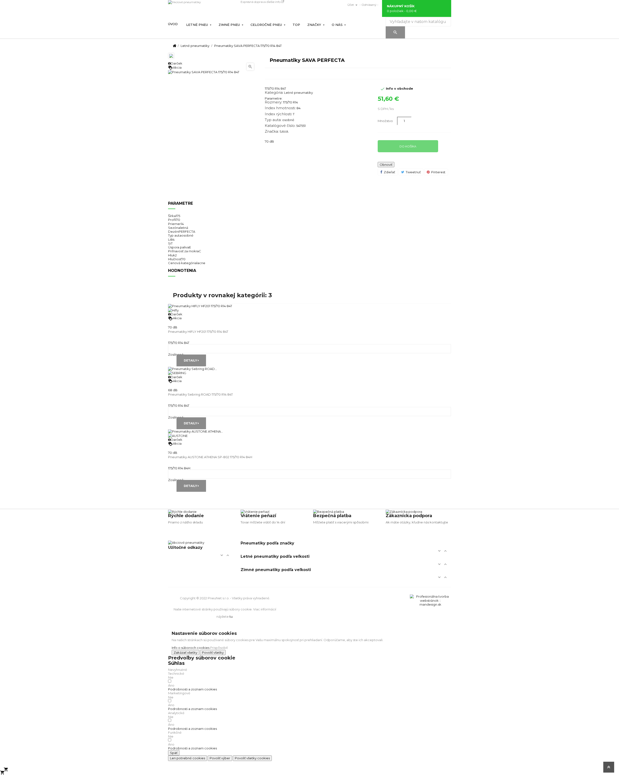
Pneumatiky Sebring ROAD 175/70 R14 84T (200, 394)
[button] (192, 689)
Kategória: (274, 92)
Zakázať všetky (185, 652)
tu (231, 616)
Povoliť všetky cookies (252, 758)
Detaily (191, 360)
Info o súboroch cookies (190, 648)
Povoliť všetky (213, 652)
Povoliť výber (220, 758)
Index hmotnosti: (280, 108)
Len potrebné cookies (187, 758)
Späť (173, 753)
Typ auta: (273, 120)
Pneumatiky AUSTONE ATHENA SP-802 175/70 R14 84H (210, 457)
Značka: (272, 131)
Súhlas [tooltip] (176, 663)
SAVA (284, 131)
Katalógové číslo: (280, 126)
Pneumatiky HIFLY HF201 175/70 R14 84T (198, 331)
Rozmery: (273, 102)
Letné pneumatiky (298, 92)
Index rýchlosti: (278, 114)
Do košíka (407, 146)
